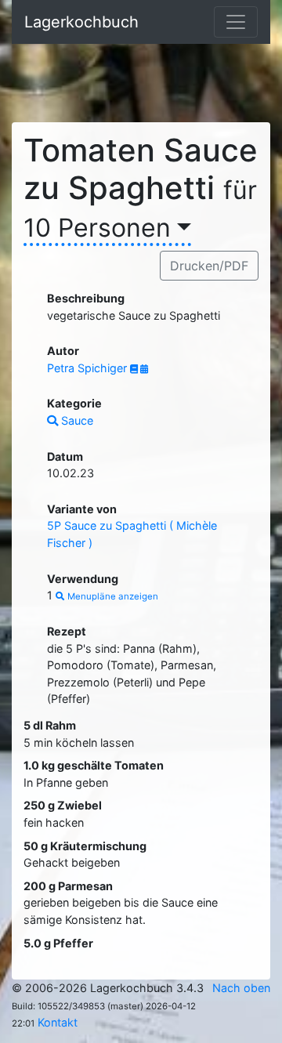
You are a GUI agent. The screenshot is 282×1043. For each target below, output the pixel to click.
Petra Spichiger (88, 368)
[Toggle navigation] (236, 22)
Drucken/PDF (209, 265)
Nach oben (241, 987)
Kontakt (58, 1022)
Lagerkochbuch (81, 22)
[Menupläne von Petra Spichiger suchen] (144, 369)
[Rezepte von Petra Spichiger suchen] (135, 369)
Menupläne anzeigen (111, 596)
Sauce (75, 420)
